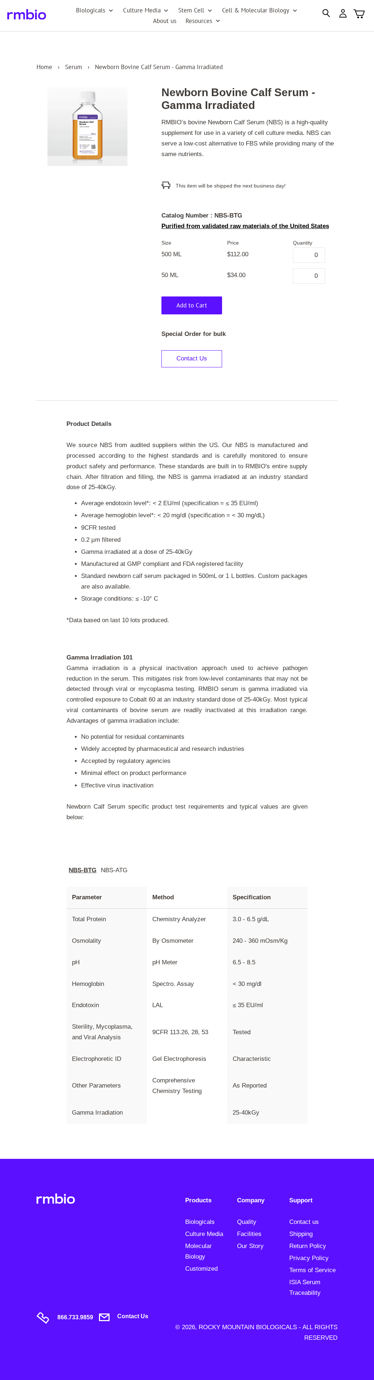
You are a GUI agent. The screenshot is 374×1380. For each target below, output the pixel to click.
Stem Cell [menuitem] (191, 10)
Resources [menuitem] (199, 21)
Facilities (249, 1233)
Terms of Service (312, 1270)
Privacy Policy (309, 1258)
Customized (201, 1268)
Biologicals (200, 1221)
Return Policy (307, 1246)
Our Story (250, 1246)
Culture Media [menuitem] (142, 10)
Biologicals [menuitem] (90, 10)
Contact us (304, 1221)
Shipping (301, 1233)
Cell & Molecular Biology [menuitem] (255, 10)
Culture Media (204, 1233)
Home (44, 67)
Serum (73, 67)
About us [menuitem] (164, 21)
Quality (246, 1221)
